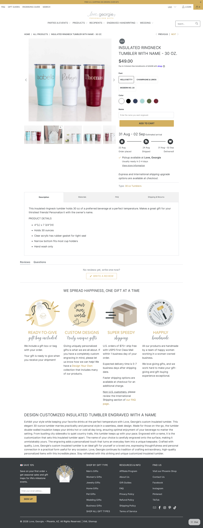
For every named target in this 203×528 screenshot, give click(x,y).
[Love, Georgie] (101, 16)
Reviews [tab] (25, 262)
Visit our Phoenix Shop (165, 471)
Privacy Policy (126, 494)
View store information (133, 165)
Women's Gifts (94, 477)
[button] (59, 23)
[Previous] (26, 80)
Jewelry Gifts (93, 482)
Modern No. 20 (127, 88)
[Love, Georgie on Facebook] (160, 507)
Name (121, 109)
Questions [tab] (40, 262)
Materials (82, 197)
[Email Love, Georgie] (155, 507)
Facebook (158, 482)
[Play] (70, 80)
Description (44, 197)
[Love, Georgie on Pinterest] (170, 507)
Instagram (158, 488)
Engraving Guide (31, 7)
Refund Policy (126, 499)
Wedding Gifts (94, 499)
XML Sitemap (90, 521)
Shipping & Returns (156, 197)
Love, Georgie (36, 521)
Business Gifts (94, 505)
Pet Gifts (91, 494)
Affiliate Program (128, 471)
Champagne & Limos (146, 79)
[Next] (114, 80)
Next (174, 34)
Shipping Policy (127, 505)
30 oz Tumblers (133, 186)
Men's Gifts (92, 471)
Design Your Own (82, 365)
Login (188, 7)
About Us (124, 477)
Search (46, 7)
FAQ (3, 7)
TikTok (156, 499)
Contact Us (159, 477)
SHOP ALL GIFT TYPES (98, 511)
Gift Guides (14, 7)
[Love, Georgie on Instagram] (165, 507)
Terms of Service (128, 511)
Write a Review (104, 276)
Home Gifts (92, 488)
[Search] (196, 24)
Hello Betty (126, 79)
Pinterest (157, 494)
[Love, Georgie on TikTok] (175, 507)
